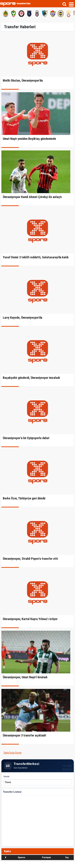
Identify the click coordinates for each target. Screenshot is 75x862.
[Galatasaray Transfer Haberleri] (68, 13)
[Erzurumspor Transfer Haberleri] (44, 13)
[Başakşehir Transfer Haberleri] (29, 13)
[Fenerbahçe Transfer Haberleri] (60, 13)
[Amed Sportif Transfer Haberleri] (13, 13)
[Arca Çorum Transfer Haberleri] (21, 13)
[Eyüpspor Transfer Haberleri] (52, 13)
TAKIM (6, 777)
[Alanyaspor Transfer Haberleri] (5, 13)
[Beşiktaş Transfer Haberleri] (37, 13)
